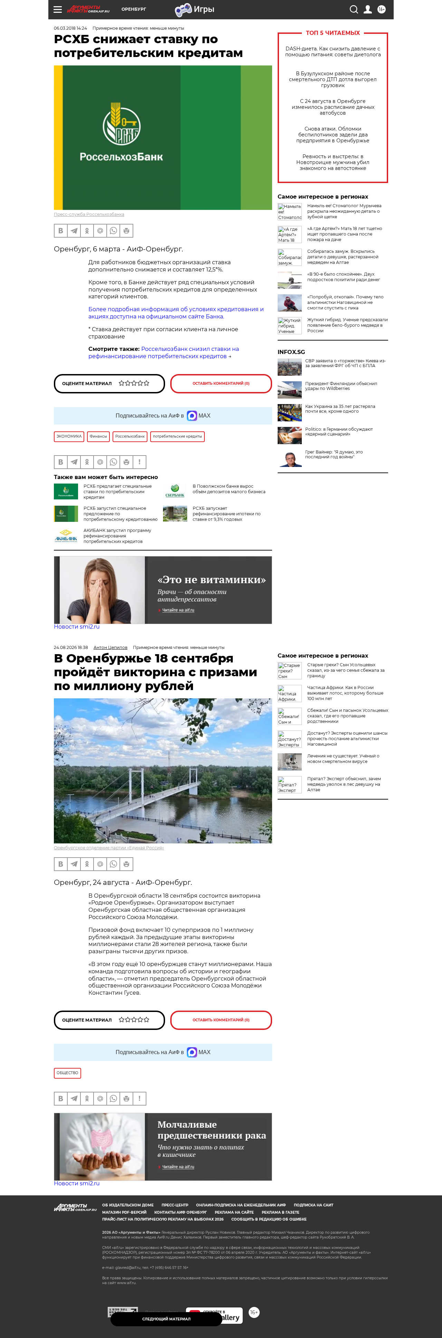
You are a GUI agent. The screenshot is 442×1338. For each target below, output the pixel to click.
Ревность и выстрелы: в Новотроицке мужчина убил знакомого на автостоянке (332, 162)
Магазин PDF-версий (124, 1212)
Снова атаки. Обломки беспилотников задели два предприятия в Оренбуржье (332, 135)
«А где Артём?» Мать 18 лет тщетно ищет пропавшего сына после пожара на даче (344, 234)
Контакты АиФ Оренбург (180, 1212)
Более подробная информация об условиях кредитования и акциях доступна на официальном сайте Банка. (176, 313)
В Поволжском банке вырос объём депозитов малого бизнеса (229, 489)
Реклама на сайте (234, 1212)
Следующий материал (166, 1319)
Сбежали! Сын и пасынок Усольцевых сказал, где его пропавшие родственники (347, 716)
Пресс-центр (175, 1205)
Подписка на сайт (313, 1205)
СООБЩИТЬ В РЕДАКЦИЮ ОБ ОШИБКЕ (269, 1219)
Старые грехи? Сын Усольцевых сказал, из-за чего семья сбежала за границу (346, 670)
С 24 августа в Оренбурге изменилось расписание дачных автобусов (333, 107)
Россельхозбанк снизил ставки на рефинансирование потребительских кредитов (163, 353)
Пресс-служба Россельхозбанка (89, 214)
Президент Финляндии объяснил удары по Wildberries (341, 386)
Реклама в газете (280, 1212)
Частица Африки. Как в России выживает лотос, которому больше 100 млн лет (345, 693)
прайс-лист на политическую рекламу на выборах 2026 (162, 1219)
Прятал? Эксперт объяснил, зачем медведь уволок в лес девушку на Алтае (344, 784)
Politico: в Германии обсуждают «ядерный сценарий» (339, 432)
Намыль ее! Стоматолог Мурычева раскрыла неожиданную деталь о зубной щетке (344, 211)
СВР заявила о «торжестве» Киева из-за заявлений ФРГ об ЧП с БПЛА (345, 363)
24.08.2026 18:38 (71, 647)
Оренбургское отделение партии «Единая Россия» (109, 847)
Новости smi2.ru (77, 626)
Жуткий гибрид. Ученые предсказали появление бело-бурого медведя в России (347, 325)
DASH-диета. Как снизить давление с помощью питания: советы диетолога (333, 52)
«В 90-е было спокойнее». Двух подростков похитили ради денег (343, 276)
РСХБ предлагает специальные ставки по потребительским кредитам (118, 492)
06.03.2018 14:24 (70, 28)
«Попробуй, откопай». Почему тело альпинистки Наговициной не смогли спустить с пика (345, 302)
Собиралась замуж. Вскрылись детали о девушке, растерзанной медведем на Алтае (342, 257)
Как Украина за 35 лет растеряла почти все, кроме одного (340, 409)
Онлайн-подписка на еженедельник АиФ (241, 1205)
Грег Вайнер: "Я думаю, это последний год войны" (334, 454)
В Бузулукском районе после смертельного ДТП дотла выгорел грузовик (333, 79)
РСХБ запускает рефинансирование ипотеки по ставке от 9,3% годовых (227, 514)
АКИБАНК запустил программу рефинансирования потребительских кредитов (117, 536)
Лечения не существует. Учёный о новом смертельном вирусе (343, 758)
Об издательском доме (128, 1205)
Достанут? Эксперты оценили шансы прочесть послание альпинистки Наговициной (347, 738)
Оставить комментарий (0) (221, 383)
